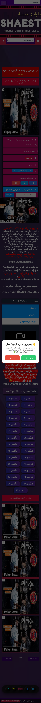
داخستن (12, 358)
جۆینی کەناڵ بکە (29, 358)
